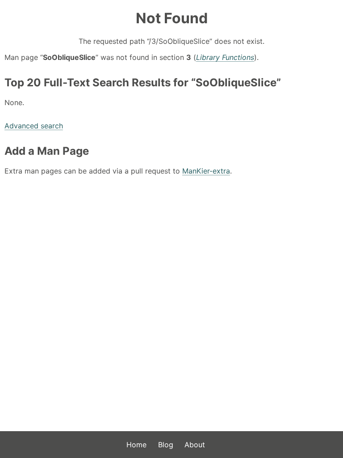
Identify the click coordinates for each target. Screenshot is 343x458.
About (194, 444)
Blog (165, 444)
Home (136, 444)
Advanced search (33, 125)
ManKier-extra (206, 170)
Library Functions (225, 57)
